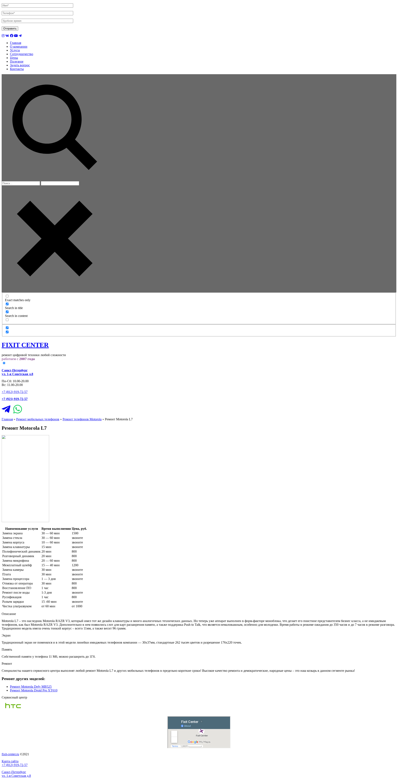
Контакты (17, 69)
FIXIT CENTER (25, 345)
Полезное (16, 61)
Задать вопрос (20, 65)
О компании (18, 46)
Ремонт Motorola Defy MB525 (31, 686)
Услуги (15, 50)
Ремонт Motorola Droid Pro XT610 (33, 690)
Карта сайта (10, 761)
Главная (15, 43)
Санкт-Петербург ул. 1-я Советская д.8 (16, 773)
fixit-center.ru (10, 754)
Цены (14, 57)
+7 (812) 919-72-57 (15, 392)
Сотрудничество (21, 54)
